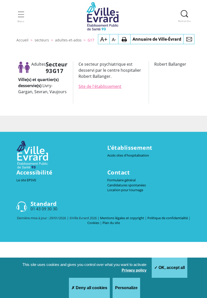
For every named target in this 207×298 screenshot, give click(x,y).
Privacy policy (134, 270)
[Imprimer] (124, 39)
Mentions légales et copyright (122, 218)
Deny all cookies (91, 288)
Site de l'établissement (100, 86)
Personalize (126, 288)
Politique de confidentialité (168, 218)
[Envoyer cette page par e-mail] (189, 39)
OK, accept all (171, 267)
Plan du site (111, 222)
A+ (104, 39)
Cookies (93, 222)
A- (114, 39)
